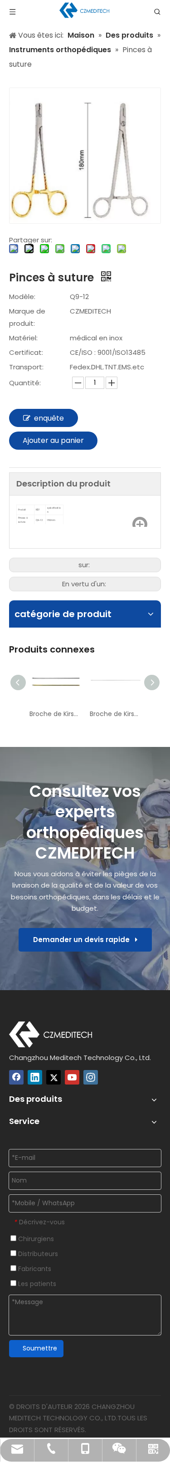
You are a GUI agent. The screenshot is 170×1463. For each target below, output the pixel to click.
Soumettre (40, 1348)
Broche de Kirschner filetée (115, 713)
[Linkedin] (35, 1077)
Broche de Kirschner (55, 713)
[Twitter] (53, 1077)
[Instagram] (90, 1077)
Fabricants (33, 1268)
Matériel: (23, 338)
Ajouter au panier (53, 440)
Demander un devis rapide (84, 939)
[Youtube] (72, 1077)
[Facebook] (16, 1077)
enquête (49, 418)
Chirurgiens (35, 1238)
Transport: (26, 367)
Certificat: (26, 352)
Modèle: (22, 296)
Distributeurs (37, 1253)
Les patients (36, 1283)
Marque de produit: (27, 317)
